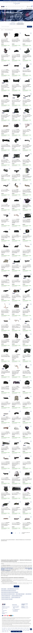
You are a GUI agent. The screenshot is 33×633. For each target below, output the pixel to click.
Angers (13, 629)
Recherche (29, 26)
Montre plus (16, 586)
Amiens (14, 630)
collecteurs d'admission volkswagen (6, 599)
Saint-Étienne (3, 629)
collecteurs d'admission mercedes (17, 595)
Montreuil (28, 630)
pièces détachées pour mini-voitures (13, 588)
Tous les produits (4, 610)
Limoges (10, 630)
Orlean (24, 630)
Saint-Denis (21, 629)
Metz (18, 630)
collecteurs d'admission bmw (5, 595)
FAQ (2, 609)
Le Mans (24, 629)
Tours (12, 630)
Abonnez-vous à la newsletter (4, 613)
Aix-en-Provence (28, 629)
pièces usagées (3, 588)
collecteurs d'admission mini (5, 597)
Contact (3, 611)
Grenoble (9, 629)
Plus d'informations (5, 18)
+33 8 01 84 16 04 (15, 611)
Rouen (26, 630)
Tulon (6, 629)
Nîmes (15, 629)
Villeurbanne (17, 629)
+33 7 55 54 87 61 (15, 610)
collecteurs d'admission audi (15, 597)
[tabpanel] (16, 26)
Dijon (10, 629)
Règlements (3, 605)
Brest (7, 630)
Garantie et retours (4, 608)
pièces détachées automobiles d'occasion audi (8, 590)
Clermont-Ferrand (4, 630)
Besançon (21, 630)
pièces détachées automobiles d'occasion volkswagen (9, 592)
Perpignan (16, 630)
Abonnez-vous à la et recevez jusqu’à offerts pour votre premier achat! (16, 0)
